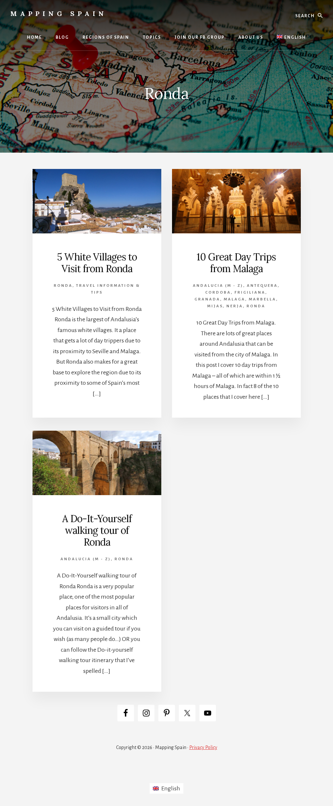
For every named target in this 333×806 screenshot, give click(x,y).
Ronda (63, 286)
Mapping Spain (58, 13)
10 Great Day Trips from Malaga (236, 263)
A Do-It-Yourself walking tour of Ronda (97, 530)
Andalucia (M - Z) (218, 286)
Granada (207, 299)
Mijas (215, 306)
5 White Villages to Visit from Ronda (97, 263)
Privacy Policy (203, 747)
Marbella (262, 299)
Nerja (234, 306)
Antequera (262, 286)
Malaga (234, 299)
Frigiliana (249, 292)
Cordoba (218, 292)
